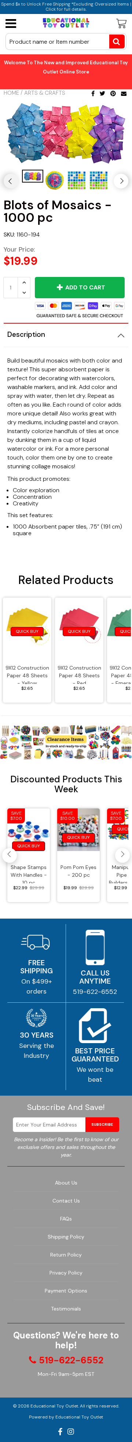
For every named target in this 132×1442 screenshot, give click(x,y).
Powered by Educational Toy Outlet (66, 1417)
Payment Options (66, 1290)
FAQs (66, 1218)
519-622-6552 (95, 991)
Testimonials (66, 1308)
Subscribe (102, 1124)
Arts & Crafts (44, 93)
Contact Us (66, 1200)
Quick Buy (27, 631)
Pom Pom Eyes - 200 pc (78, 871)
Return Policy (66, 1254)
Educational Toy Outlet (54, 1406)
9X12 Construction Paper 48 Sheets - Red (79, 674)
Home (11, 93)
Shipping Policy (66, 1236)
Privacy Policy (66, 1272)
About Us (66, 1182)
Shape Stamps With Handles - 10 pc (29, 873)
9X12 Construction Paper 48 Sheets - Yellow (27, 674)
